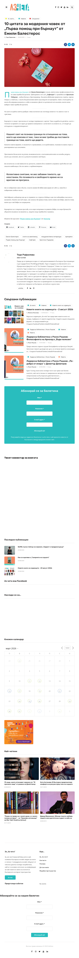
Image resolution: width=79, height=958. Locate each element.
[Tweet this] (69, 44)
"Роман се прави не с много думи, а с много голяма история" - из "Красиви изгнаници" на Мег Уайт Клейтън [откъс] (20, 818)
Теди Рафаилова (10, 37)
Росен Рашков (32, 343)
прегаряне (68, 237)
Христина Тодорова (46, 240)
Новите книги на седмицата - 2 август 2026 (49, 309)
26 (39, 701)
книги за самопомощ (30, 237)
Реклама (42, 864)
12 (39, 681)
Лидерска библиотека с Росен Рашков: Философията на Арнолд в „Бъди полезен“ (49, 338)
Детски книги (44, 867)
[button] (39, 67)
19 (39, 691)
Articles (20, 288)
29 (70, 701)
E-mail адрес (39, 420)
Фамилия (39, 409)
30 (9, 711)
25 (29, 701)
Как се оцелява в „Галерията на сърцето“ (33, 557)
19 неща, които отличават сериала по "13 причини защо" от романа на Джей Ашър (19, 783)
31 (19, 711)
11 (29, 681)
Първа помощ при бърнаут (15, 240)
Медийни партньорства (48, 871)
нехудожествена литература (51, 237)
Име (39, 398)
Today (68, 648)
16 (9, 691)
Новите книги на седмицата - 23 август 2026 (35, 568)
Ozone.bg (47, 219)
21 (60, 691)
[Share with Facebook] (65, 44)
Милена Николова (33, 313)
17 (19, 691)
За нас (10, 877)
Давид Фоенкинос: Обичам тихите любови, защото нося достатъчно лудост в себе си (56, 817)
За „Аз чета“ (44, 857)
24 (19, 661)
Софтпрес (32, 240)
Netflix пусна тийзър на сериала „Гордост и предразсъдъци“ (41, 547)
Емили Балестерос (12, 237)
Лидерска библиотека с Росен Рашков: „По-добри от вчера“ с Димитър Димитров (49, 362)
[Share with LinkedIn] (73, 44)
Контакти (43, 860)
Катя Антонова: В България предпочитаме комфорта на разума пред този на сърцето (56, 783)
